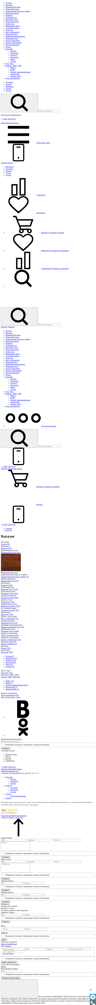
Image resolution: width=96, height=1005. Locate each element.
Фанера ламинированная (20, 72)
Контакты (9, 86)
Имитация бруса (12, 13)
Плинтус (13, 55)
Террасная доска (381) (9, 598)
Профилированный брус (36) (12, 627)
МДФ (12, 70)
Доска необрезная (13, 78)
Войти (4, 940)
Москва (39, 505)
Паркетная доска (12, 9)
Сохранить (5, 857)
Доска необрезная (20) (10, 695)
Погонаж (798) (7, 652)
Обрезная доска (12, 38)
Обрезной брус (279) (9, 623)
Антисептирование (18, 796)
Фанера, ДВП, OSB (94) (10, 677)
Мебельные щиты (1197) (10, 606)
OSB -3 (13, 68)
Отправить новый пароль (11, 978)
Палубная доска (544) (9, 594)
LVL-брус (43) (6, 673)
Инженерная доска (13, 7)
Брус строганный (12, 32)
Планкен (9, 15)
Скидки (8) (5, 544)
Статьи (13, 792)
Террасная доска (12, 22)
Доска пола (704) (7, 602)
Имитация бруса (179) (9, 581)
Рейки (12, 59)
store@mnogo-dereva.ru (10, 123)
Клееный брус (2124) (9, 589)
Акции (8, 89)
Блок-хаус (9, 30)
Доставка (9, 82)
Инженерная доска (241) (10, 553)
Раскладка (14, 57)
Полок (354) (6, 648)
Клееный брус (11, 18)
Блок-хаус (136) (7, 614)
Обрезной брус (12, 34)
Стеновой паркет (12, 28)
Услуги (8, 91)
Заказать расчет (7, 163)
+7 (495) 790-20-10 (8, 119)
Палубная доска (12, 20)
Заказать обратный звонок (11, 769)
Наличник (14, 53)
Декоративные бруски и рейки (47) (15, 577)
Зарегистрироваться (9, 944)
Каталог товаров (7, 327)
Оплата (8, 84)
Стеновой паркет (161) (10, 610)
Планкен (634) (6, 585)
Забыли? (4, 933)
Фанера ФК (15, 74)
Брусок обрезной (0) (9, 644)
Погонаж (9, 49)
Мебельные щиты (13, 26)
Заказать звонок (11, 469)
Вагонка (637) (6, 548)
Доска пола (10, 24)
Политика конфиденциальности (14, 816)
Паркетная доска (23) (9, 573)
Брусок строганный (13, 43)
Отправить (5, 748)
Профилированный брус (15, 36)
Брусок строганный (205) (11, 640)
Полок (8, 47)
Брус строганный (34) (9, 619)
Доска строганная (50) (10, 635)
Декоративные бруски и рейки (18, 11)
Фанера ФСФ (15, 76)
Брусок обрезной (12, 45)
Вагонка (9, 5)
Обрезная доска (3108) (10, 631)
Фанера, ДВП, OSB (13, 66)
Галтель (13, 51)
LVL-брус (9, 64)
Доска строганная (13, 41)
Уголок (13, 62)
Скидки (9, 3)
